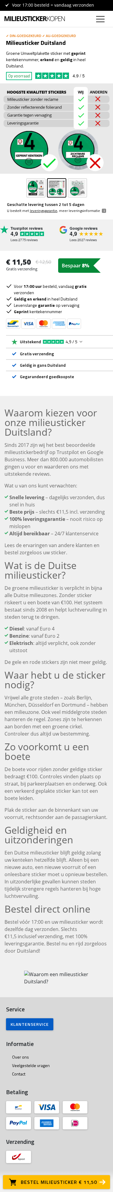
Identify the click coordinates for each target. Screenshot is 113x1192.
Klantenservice (30, 1024)
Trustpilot (70, 76)
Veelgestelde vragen (31, 1065)
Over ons (20, 1057)
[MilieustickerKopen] (35, 18)
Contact (18, 1074)
